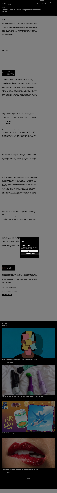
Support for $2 (29, 251)
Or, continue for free (29, 256)
